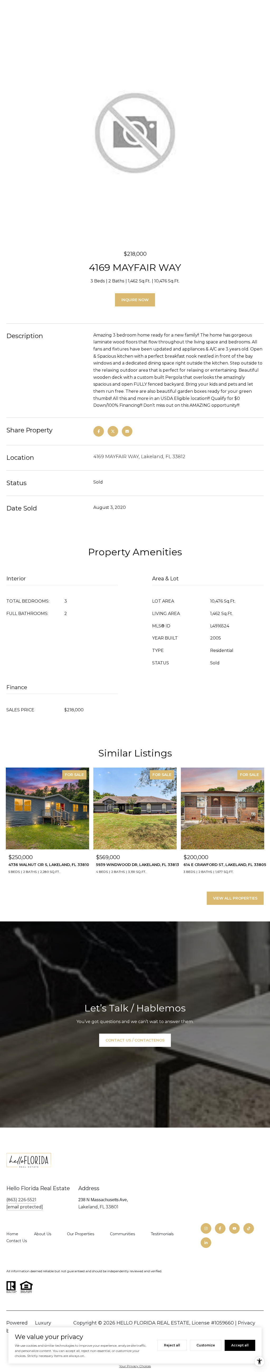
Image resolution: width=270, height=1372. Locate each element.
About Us (42, 1234)
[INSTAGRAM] (206, 1228)
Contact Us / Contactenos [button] (135, 1040)
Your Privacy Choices (135, 1366)
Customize (205, 1345)
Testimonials (162, 1234)
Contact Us (16, 1240)
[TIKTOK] (248, 1228)
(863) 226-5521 (21, 1199)
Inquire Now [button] (135, 299)
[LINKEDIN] (206, 1242)
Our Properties (80, 1234)
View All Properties (235, 898)
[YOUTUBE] (234, 1228)
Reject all (172, 1345)
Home (12, 1234)
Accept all (240, 1345)
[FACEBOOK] (220, 1228)
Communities (122, 1234)
